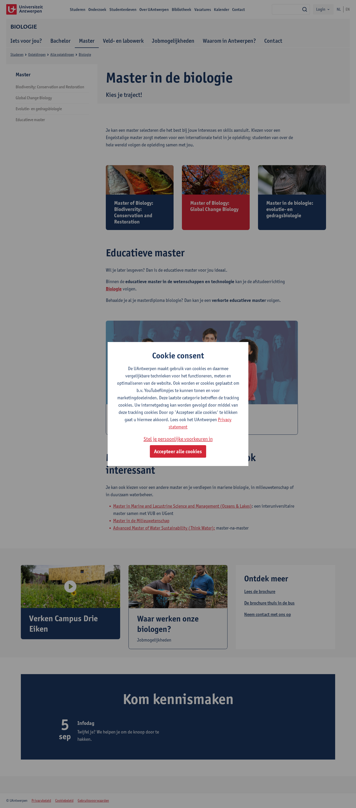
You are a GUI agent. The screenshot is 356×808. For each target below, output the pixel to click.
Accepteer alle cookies (178, 451)
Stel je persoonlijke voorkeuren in (178, 439)
